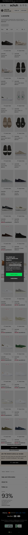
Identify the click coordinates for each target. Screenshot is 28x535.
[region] (14, 267)
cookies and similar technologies (15, 264)
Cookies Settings (14, 278)
